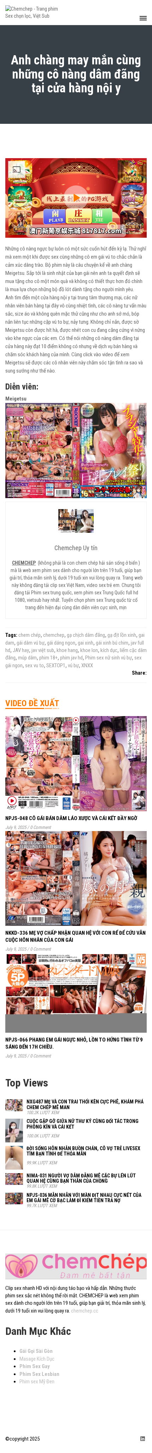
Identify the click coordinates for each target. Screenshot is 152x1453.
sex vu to (34, 665)
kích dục (108, 650)
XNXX (87, 665)
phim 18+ (48, 658)
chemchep (53, 635)
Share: (139, 673)
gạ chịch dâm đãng (86, 635)
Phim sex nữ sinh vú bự (108, 658)
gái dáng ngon (61, 643)
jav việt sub (42, 650)
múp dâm (27, 658)
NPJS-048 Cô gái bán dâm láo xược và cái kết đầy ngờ (71, 818)
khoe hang (67, 650)
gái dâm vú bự (31, 643)
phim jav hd (71, 658)
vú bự (73, 665)
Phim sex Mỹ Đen (36, 1381)
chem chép (29, 635)
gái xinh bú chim (112, 643)
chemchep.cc (84, 1311)
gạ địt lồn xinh (121, 635)
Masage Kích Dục (36, 1359)
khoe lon (89, 650)
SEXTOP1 (55, 665)
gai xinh (85, 643)
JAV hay (21, 650)
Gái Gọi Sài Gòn (36, 1351)
